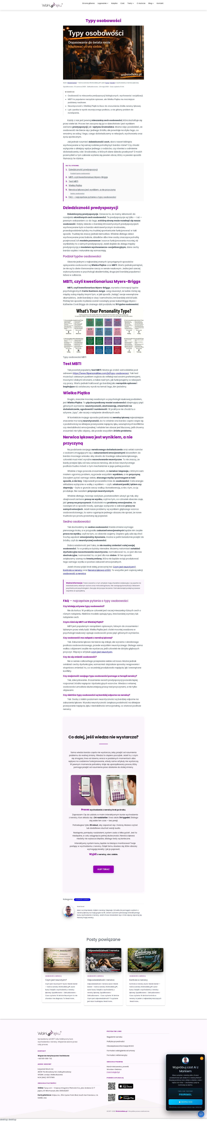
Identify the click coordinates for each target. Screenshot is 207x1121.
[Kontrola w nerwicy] (145, 959)
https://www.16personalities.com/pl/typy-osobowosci (101, 373)
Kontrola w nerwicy (72, 570)
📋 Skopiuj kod (185, 1102)
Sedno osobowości (77, 193)
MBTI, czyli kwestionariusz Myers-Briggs (88, 177)
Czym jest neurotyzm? (124, 566)
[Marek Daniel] (68, 911)
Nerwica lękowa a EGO (99, 570)
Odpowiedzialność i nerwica (100, 980)
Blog (150, 3)
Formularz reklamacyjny (117, 1055)
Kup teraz (104, 869)
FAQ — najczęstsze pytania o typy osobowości (92, 197)
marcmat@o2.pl (113, 1072)
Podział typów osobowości (80, 173)
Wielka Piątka (75, 185)
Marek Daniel (72, 83)
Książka (114, 3)
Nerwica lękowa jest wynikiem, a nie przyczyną (92, 189)
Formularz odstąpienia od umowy (121, 1050)
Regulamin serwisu (114, 1037)
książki (112, 83)
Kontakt (160, 3)
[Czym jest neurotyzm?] (61, 959)
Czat (122, 3)
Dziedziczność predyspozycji (83, 169)
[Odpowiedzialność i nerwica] (103, 959)
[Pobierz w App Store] (125, 1086)
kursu (107, 83)
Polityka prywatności (115, 1041)
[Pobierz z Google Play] (126, 1097)
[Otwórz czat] (201, 1114)
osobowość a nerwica (74, 573)
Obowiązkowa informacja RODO (120, 1046)
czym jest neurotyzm (101, 652)
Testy (129, 3)
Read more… (70, 998)
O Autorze (141, 3)
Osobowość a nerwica (82, 899)
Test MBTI (73, 181)
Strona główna (88, 3)
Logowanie (102, 3)
